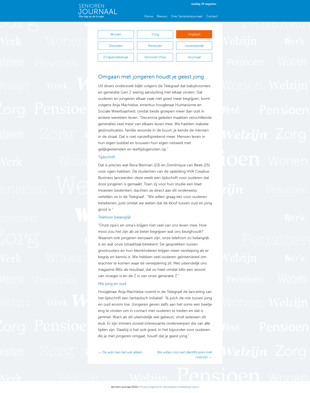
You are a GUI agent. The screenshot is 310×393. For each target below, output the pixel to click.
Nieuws (162, 16)
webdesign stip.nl (189, 386)
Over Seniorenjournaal (186, 16)
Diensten (116, 46)
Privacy (144, 386)
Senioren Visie (155, 57)
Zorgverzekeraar (115, 57)
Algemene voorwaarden (163, 386)
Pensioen (155, 46)
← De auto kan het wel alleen (120, 352)
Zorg (155, 34)
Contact (212, 16)
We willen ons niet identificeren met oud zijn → (184, 354)
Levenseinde (194, 46)
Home (148, 16)
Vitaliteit (194, 34)
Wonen (115, 34)
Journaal (194, 57)
